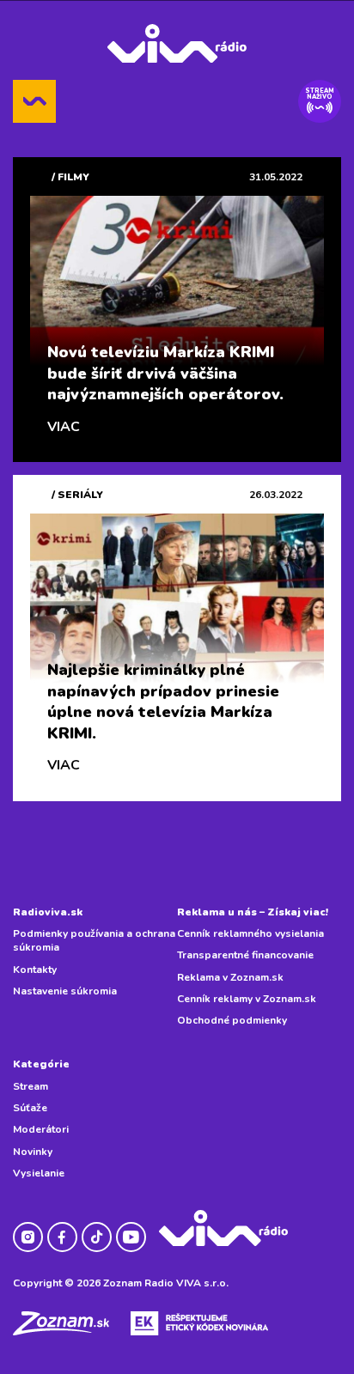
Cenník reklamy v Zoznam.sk (246, 999)
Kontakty (35, 969)
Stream (30, 1086)
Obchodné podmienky (232, 1020)
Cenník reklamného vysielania (250, 933)
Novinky (32, 1151)
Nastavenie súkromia (65, 991)
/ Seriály (77, 495)
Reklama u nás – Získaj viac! (252, 912)
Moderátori (41, 1129)
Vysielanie (38, 1173)
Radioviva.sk (47, 912)
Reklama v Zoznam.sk (230, 977)
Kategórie (41, 1064)
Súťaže (30, 1108)
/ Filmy (70, 177)
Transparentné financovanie (245, 955)
